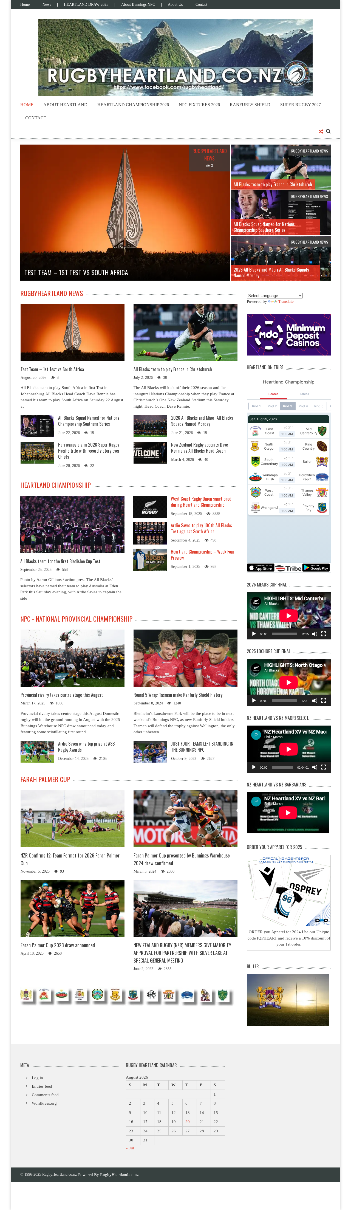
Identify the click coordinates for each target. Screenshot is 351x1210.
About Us (175, 5)
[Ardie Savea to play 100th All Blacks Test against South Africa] (150, 533)
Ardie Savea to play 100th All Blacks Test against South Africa (201, 528)
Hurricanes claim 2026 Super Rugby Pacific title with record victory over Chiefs (89, 450)
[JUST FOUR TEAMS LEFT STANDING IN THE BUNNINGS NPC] (150, 751)
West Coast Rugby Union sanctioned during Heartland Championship (201, 501)
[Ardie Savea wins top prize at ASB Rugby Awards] (37, 751)
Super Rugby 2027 (300, 104)
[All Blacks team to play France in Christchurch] (185, 332)
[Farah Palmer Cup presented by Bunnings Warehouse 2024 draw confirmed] (185, 818)
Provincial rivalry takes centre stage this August (62, 695)
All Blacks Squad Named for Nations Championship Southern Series (88, 420)
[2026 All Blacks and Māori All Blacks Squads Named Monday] (150, 425)
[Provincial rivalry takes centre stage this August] (72, 658)
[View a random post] (321, 132)
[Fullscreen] (323, 634)
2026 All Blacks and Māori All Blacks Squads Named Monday (202, 420)
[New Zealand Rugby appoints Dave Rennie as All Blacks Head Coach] (150, 452)
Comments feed (45, 1095)
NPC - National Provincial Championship (76, 619)
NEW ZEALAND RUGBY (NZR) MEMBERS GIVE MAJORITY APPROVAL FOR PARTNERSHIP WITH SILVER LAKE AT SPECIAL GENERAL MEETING (182, 952)
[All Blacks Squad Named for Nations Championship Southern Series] (37, 425)
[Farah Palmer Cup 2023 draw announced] (72, 908)
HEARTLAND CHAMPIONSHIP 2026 (133, 104)
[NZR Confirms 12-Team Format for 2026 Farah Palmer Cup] (72, 818)
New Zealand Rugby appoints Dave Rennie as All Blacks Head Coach (199, 447)
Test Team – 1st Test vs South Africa (52, 369)
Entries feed (42, 1086)
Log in (37, 1078)
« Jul (130, 1148)
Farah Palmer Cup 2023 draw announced (58, 945)
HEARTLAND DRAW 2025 (86, 5)
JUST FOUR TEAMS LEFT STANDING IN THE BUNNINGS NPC (202, 746)
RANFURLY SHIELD (250, 104)
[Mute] (315, 634)
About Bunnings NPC (138, 5)
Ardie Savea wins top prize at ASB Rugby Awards (86, 746)
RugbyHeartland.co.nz (119, 1174)
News (47, 5)
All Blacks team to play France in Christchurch (173, 369)
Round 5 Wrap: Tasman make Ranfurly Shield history (178, 695)
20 (187, 1121)
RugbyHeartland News (51, 293)
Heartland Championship (55, 485)
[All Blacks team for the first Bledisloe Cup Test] (72, 524)
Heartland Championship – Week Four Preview (202, 554)
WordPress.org (44, 1103)
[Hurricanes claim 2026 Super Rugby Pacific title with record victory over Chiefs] (37, 452)
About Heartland (65, 104)
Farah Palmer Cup (45, 779)
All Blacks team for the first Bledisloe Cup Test (60, 561)
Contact (201, 5)
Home (25, 5)
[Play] (254, 634)
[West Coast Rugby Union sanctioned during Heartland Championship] (150, 506)
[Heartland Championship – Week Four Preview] (150, 559)
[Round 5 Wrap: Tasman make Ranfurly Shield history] (185, 658)
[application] (289, 615)
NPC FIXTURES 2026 (199, 104)
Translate (286, 301)
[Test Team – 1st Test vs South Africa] (72, 332)
